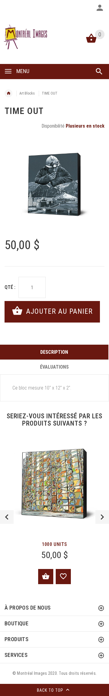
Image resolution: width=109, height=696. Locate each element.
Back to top (50, 690)
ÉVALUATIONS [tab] (54, 367)
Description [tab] (54, 352)
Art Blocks (27, 93)
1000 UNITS (54, 544)
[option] (54, 185)
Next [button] (102, 517)
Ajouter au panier (58, 311)
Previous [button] (7, 517)
